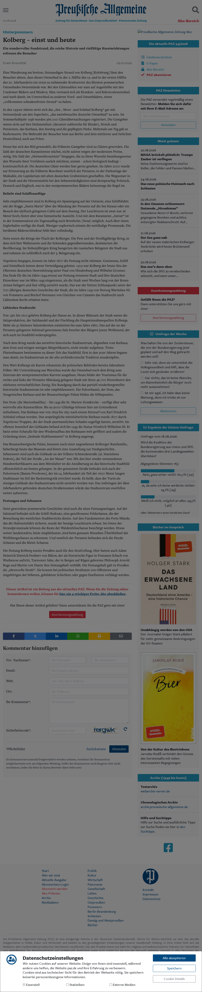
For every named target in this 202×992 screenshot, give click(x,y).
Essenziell (32, 985)
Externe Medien (123, 985)
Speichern (174, 968)
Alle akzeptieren (174, 957)
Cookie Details (174, 978)
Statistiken (76, 985)
